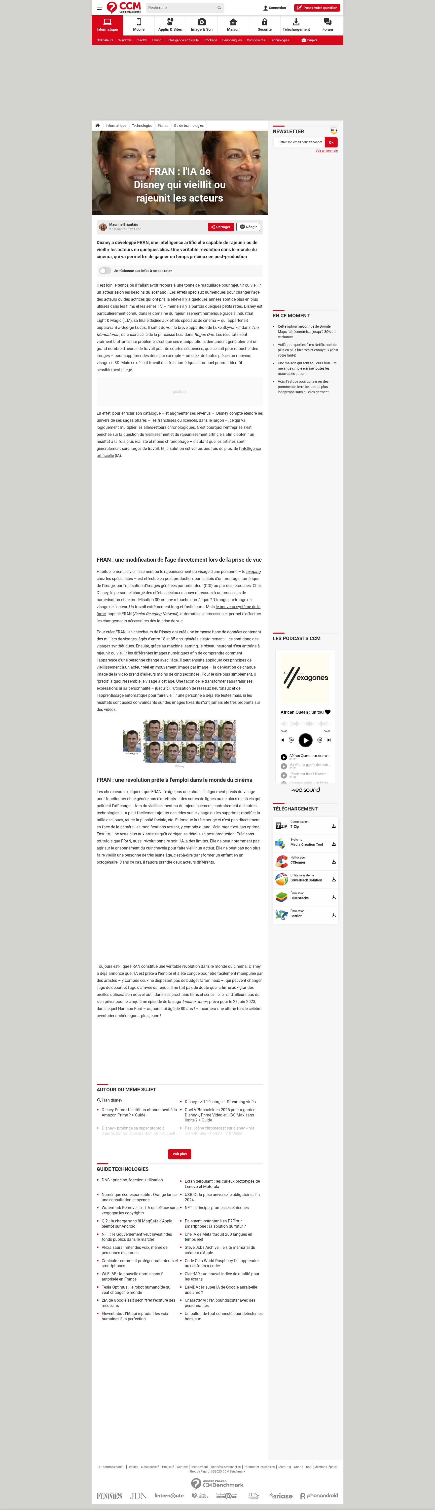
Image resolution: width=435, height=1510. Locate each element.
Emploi (312, 40)
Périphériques (232, 40)
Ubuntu (157, 40)
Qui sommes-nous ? (111, 1467)
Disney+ (192, 1101)
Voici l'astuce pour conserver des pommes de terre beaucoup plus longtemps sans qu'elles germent (303, 386)
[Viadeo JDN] (253, 1496)
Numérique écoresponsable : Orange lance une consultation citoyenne (139, 1197)
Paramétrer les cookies (259, 1467)
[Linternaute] (169, 1495)
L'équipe (133, 1467)
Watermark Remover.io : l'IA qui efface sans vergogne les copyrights (140, 1210)
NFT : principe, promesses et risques (217, 1207)
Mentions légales (325, 1467)
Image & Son (201, 29)
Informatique (116, 126)
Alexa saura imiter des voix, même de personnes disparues (134, 1250)
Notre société (150, 1467)
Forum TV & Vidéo (226, 1133)
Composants (256, 40)
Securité (265, 29)
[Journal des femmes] (109, 1496)
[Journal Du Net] (138, 1496)
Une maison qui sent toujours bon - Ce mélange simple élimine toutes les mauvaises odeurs (307, 368)
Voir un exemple (327, 150)
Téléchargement (296, 29)
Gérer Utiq (284, 1467)
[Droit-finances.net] (200, 1496)
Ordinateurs (105, 40)
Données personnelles (226, 1467)
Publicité (168, 1467)
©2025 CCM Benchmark (228, 1471)
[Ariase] (281, 1495)
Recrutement (199, 1467)
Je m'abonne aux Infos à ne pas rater (143, 271)
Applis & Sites (170, 29)
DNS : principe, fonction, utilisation (132, 1180)
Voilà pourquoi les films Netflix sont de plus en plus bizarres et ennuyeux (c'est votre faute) (308, 350)
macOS (142, 40)
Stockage (210, 40)
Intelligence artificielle (183, 40)
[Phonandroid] (319, 1496)
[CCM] (124, 8)
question (320, 8)
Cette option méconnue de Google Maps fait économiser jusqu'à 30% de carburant (306, 331)
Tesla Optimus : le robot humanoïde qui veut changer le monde (136, 1290)
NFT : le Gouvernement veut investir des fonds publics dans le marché (137, 1237)
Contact (182, 1467)
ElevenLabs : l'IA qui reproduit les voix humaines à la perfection (135, 1316)
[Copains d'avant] (227, 1496)
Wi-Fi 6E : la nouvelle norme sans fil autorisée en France (133, 1276)
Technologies (279, 40)
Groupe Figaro (199, 1471)
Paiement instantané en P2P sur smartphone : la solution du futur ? (215, 1224)
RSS (308, 1467)
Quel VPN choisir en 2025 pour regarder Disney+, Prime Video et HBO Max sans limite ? (220, 1115)
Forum (327, 29)
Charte (298, 1467)
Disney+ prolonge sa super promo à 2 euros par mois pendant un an (133, 1131)
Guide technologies (189, 126)
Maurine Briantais (123, 224)
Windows (125, 40)
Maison (233, 29)
